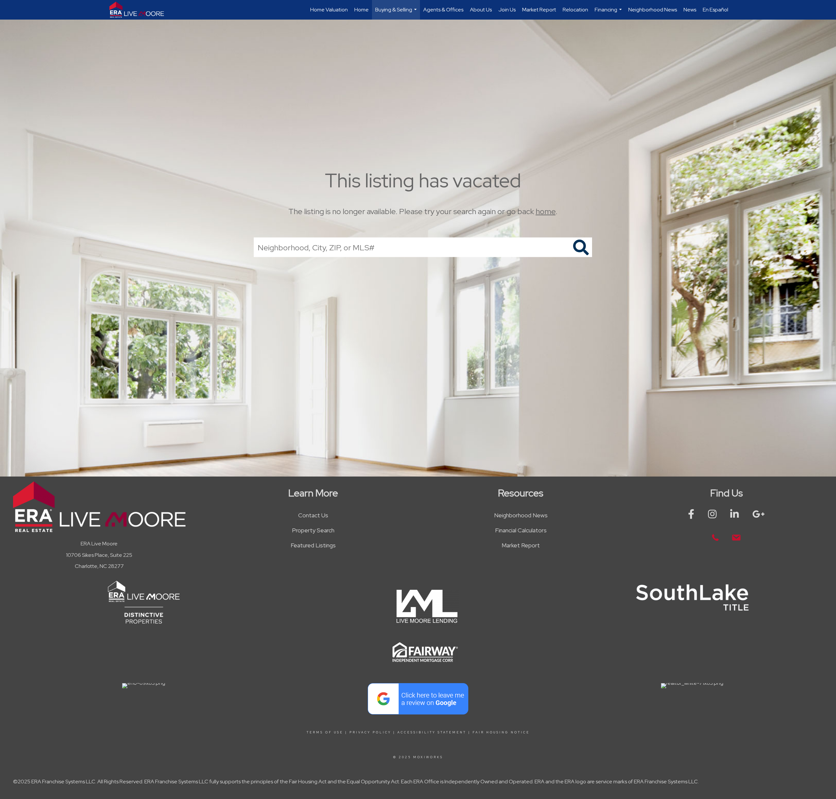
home (545, 211)
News (689, 9)
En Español (715, 9)
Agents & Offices (443, 9)
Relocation (575, 9)
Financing (609, 13)
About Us (481, 9)
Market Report (539, 9)
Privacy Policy (370, 732)
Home (361, 9)
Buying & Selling (396, 13)
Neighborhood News (652, 9)
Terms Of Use (325, 732)
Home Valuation (329, 9)
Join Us (507, 9)
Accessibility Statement (431, 732)
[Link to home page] (139, 10)
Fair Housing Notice (501, 732)
